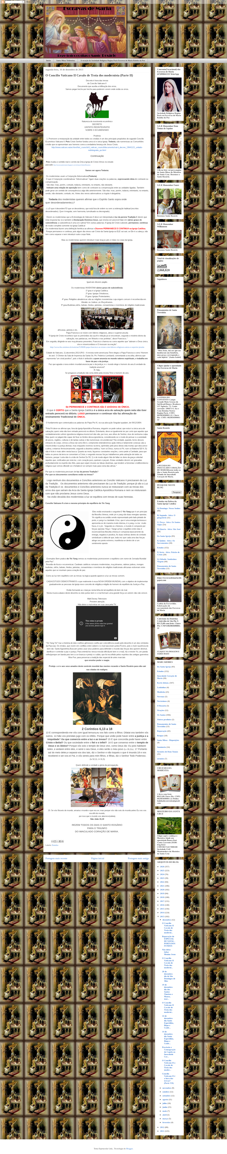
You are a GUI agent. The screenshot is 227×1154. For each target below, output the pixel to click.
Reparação (162, 731)
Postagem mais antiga (138, 858)
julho (164, 1103)
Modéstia (161, 692)
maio (164, 1111)
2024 (162, 874)
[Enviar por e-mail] (52, 841)
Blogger (129, 1149)
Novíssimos (162, 701)
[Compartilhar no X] (57, 841)
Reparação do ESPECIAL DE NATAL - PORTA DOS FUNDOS (168, 941)
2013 (162, 916)
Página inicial (97, 858)
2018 (162, 897)
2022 (162, 882)
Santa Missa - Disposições (168, 740)
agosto (165, 1099)
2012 (162, 1127)
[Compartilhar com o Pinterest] (62, 841)
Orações (160, 710)
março (165, 1119)
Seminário (161, 747)
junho (165, 1107)
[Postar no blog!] (55, 841)
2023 (162, 878)
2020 (162, 890)
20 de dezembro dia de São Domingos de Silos (168, 976)
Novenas (160, 697)
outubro (166, 1092)
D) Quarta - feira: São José (168, 529)
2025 (162, 870)
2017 (162, 901)
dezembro (167, 920)
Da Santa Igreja (164, 536)
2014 (162, 913)
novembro (167, 1088)
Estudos (55, 845)
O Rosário (161, 706)
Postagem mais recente (56, 858)
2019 (162, 893)
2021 (162, 886)
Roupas (160, 736)
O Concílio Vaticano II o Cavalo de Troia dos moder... (168, 1065)
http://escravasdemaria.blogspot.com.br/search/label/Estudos (71, 165)
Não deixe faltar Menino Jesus (169, 952)
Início (48, 61)
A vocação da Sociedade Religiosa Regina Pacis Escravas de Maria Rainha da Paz (113, 61)
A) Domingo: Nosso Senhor (168, 508)
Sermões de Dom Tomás (167, 752)
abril (164, 1115)
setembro (166, 1096)
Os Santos (161, 715)
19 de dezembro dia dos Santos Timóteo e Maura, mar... (167, 992)
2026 (162, 867)
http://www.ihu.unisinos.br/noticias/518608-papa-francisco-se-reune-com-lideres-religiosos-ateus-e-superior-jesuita (97, 347)
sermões (160, 759)
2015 (162, 909)
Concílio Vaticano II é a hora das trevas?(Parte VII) (168, 1078)
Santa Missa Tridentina (65, 61)
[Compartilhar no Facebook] (60, 841)
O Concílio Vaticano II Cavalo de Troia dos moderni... (168, 928)
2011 (162, 1131)
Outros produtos (164, 719)
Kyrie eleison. (163, 683)
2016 (162, 905)
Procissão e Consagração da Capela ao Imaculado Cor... (169, 1052)
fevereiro (166, 1122)
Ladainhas (161, 687)
